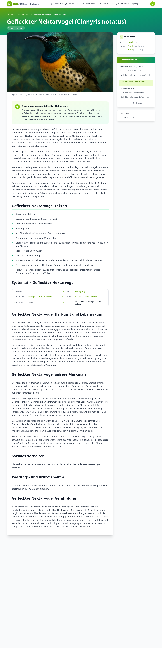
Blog (136, 4)
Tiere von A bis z (23, 14)
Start (11, 14)
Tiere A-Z (57, 4)
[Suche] (152, 3)
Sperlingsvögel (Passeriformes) (39, 296)
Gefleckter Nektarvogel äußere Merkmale (132, 83)
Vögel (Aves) (80, 292)
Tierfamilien (106, 4)
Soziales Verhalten (127, 88)
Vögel (130, 42)
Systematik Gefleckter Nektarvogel (134, 71)
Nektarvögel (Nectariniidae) (86, 296)
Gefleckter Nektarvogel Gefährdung (134, 97)
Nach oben (137, 103)
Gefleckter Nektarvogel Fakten (132, 66)
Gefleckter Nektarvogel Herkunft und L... (135, 76)
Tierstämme (123, 4)
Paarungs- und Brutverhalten (132, 93)
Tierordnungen (89, 4)
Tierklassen (71, 4)
